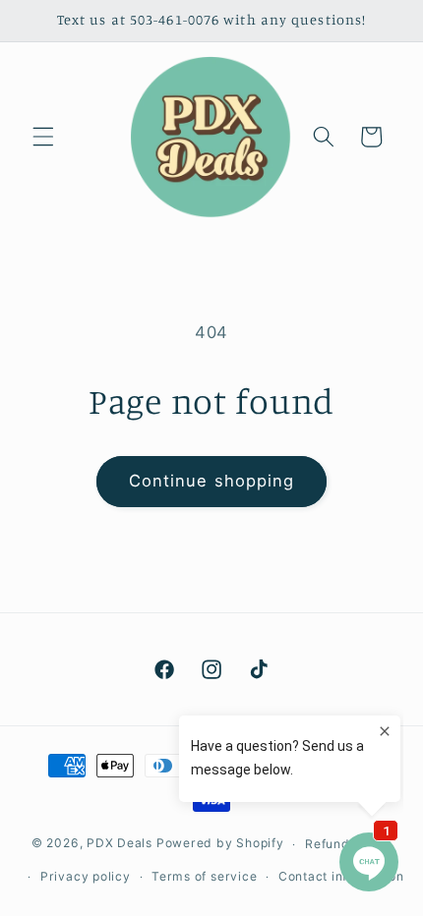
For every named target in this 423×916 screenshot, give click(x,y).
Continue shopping (212, 480)
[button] (43, 136)
